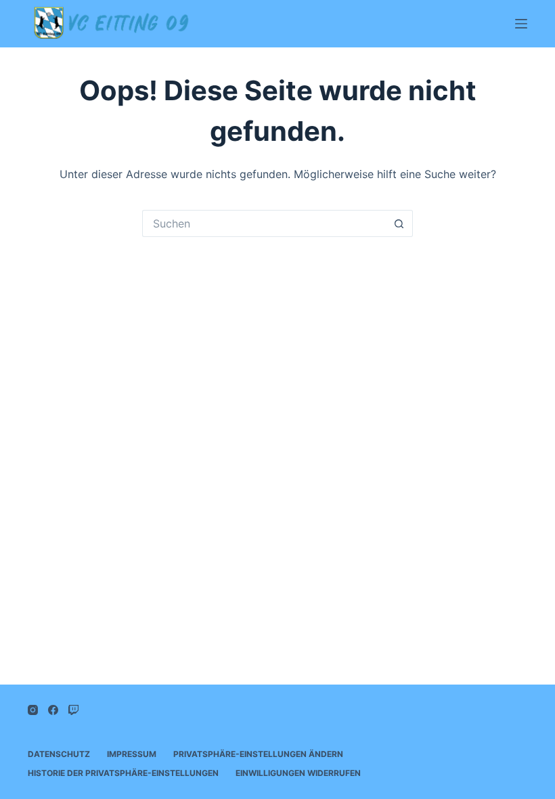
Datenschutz (59, 754)
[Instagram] (33, 710)
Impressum (131, 754)
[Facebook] (53, 710)
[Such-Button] (399, 223)
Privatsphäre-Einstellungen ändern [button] (258, 754)
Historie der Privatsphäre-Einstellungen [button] (123, 773)
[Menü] (521, 24)
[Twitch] (73, 710)
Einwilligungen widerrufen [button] (298, 773)
